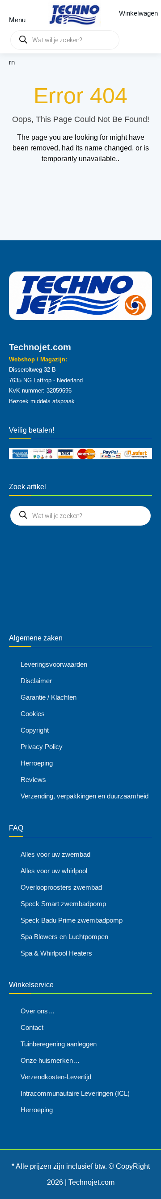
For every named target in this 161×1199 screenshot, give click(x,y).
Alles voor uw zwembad (55, 854)
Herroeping (37, 763)
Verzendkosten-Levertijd (56, 1077)
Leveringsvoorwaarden (54, 664)
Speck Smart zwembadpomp (63, 903)
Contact (32, 1027)
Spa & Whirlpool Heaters (56, 953)
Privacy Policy (42, 746)
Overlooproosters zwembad (61, 887)
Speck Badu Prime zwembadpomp (72, 920)
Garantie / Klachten (48, 697)
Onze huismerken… (50, 1060)
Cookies (33, 713)
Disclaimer (36, 681)
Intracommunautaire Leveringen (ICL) (75, 1093)
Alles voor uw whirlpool (54, 871)
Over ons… (38, 1011)
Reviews (33, 779)
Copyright (35, 730)
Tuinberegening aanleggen (59, 1044)
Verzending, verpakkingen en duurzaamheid (84, 796)
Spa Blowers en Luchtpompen (64, 936)
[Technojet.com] (72, 13)
